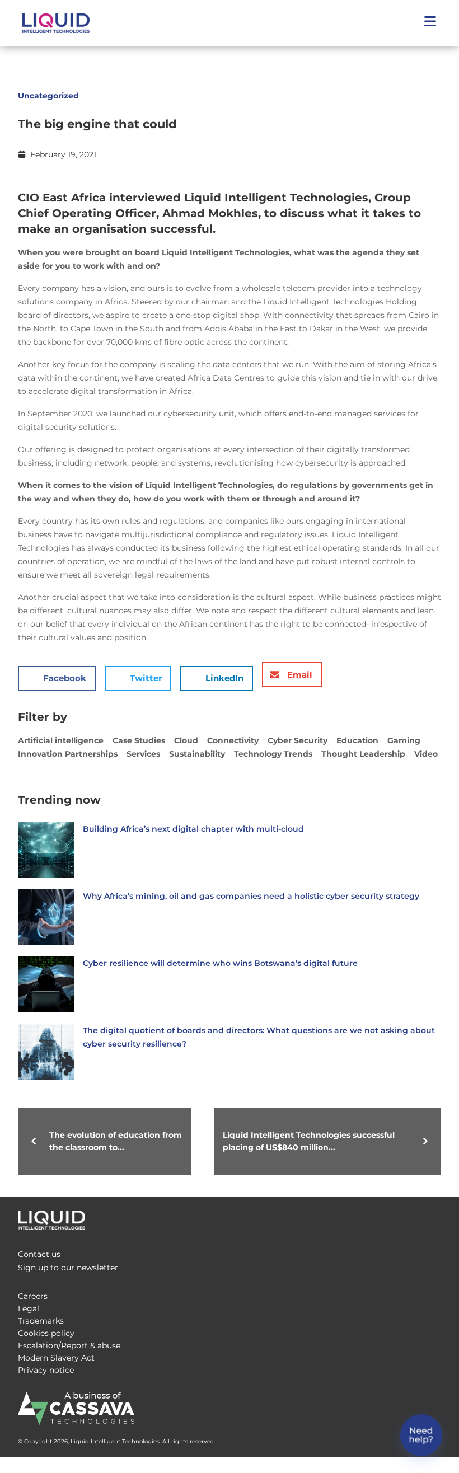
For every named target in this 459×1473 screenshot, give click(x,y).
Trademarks (41, 1321)
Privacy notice (46, 1370)
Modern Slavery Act (56, 1358)
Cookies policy (46, 1333)
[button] (430, 23)
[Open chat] (421, 1435)
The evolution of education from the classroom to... (115, 1141)
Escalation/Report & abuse (69, 1345)
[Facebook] (389, 1217)
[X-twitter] (412, 1217)
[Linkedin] (434, 1217)
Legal (28, 1308)
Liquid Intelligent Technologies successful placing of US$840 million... (309, 1141)
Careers (33, 1296)
